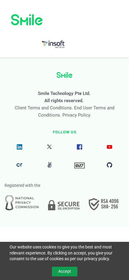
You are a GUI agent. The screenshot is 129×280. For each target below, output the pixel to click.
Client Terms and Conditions (43, 108)
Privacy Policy (76, 115)
